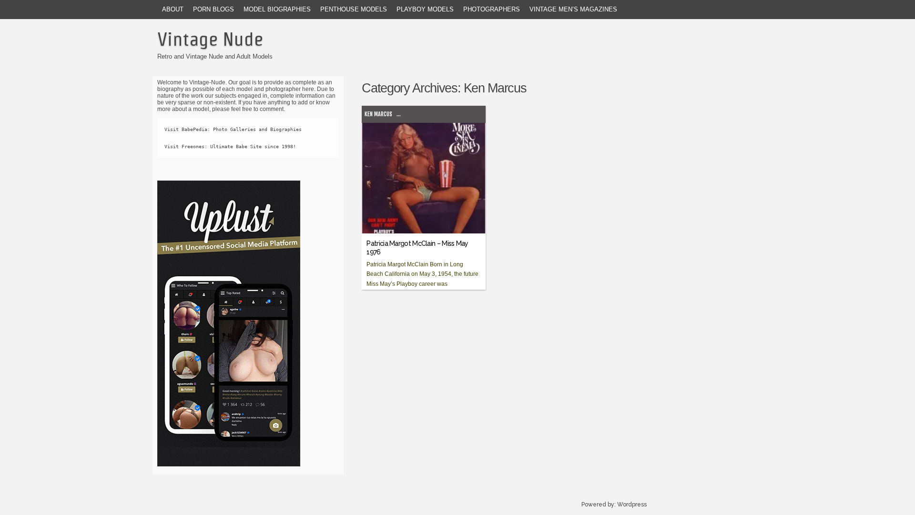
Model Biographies (277, 9)
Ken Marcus (378, 114)
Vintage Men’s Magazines (573, 9)
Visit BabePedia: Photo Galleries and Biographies (233, 129)
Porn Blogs (213, 9)
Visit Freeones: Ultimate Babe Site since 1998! (230, 146)
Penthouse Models (353, 9)
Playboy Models (425, 9)
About (172, 9)
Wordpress (632, 504)
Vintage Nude (210, 39)
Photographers (491, 9)
